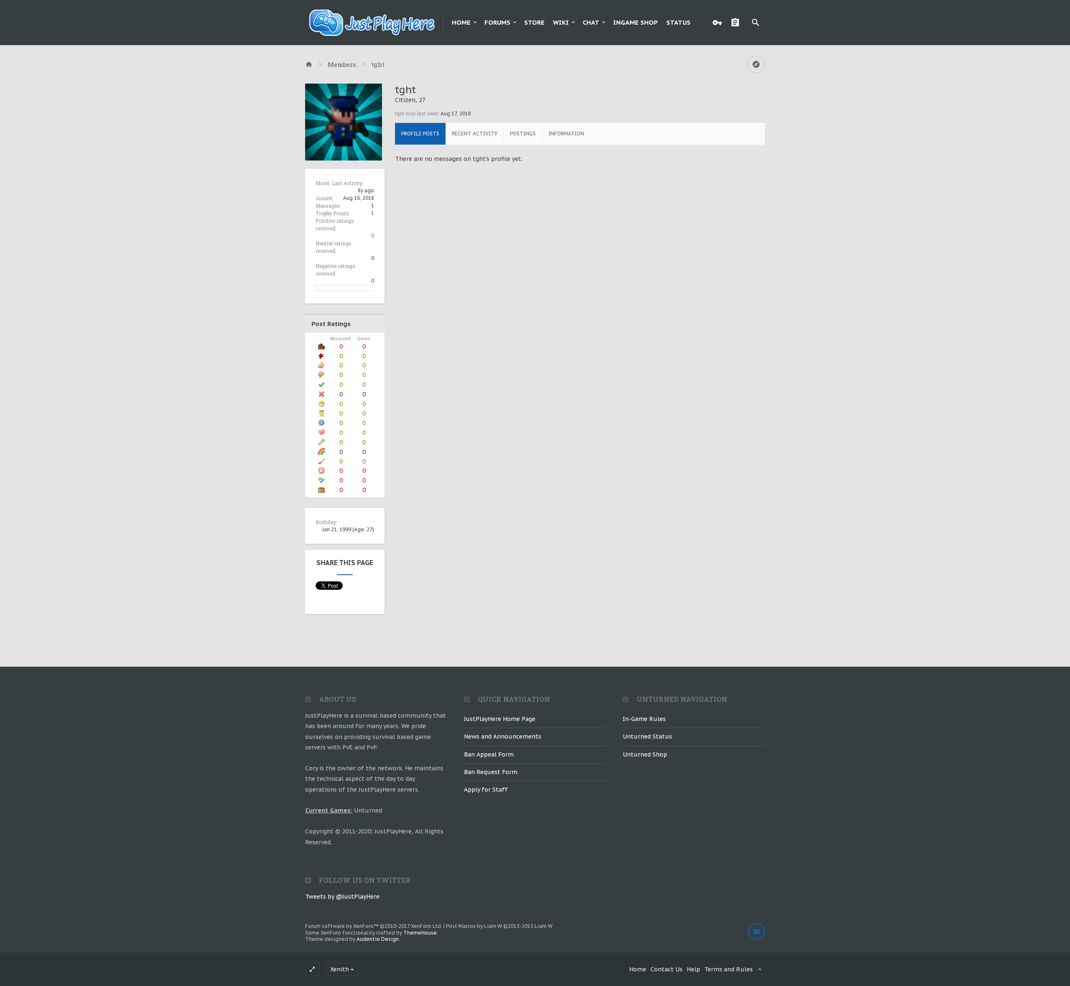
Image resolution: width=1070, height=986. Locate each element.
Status (678, 22)
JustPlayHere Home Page (499, 719)
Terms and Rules (728, 969)
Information (566, 133)
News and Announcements (502, 736)
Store (534, 22)
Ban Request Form (490, 772)
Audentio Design (378, 939)
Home (461, 22)
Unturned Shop (645, 754)
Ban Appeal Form (489, 754)
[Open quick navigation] (756, 64)
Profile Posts (420, 133)
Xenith (339, 969)
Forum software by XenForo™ (373, 926)
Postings (523, 133)
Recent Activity (474, 133)
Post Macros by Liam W (499, 926)
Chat (591, 22)
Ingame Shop (635, 22)
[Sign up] (737, 22)
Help (693, 969)
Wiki (561, 22)
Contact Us (666, 969)
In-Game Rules (644, 719)
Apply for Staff (486, 789)
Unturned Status (647, 736)
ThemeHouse (420, 933)
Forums (497, 22)
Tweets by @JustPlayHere (342, 896)
